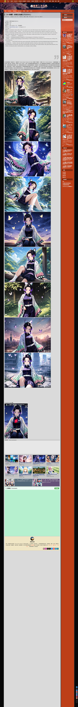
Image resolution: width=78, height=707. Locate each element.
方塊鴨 (67, 86)
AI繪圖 (24, 16)
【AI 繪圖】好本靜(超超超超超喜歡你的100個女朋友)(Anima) (67, 166)
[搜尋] (73, 11)
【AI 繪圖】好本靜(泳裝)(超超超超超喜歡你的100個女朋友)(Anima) (67, 163)
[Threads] (48, 549)
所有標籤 (64, 173)
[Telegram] (56, 549)
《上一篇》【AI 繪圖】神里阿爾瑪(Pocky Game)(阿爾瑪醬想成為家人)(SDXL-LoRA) (23, 480)
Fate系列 (64, 112)
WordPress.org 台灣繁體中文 (67, 186)
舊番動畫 (65, 99)
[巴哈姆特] (58, 549)
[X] (50, 549)
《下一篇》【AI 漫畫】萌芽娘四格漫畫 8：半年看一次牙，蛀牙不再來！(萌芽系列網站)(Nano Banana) (50, 481)
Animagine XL (32, 16)
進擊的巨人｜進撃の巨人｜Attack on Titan (69, 90)
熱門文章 (64, 175)
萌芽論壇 (56, 488)
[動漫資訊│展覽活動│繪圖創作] (39, 7)
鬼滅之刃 (41, 16)
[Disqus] (32, 501)
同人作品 (65, 111)
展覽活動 (70, 110)
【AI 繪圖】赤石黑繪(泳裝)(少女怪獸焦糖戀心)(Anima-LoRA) (67, 151)
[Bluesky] (52, 549)
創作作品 (21, 16)
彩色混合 (68, 82)
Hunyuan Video (37, 16)
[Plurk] (54, 549)
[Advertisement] (32, 53)
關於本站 (64, 177)
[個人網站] (44, 549)
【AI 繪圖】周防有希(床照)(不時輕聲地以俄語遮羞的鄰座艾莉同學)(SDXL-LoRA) (67, 137)
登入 (63, 181)
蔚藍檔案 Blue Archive (69, 112)
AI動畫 (27, 16)
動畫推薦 (70, 98)
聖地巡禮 (70, 54)
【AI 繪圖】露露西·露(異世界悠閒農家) (69, 115)
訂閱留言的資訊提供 (66, 184)
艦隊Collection (69, 111)
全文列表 (64, 172)
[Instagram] (46, 549)
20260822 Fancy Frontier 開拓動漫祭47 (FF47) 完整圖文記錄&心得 (67, 102)
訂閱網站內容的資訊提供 (67, 183)
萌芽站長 (12, 16)
